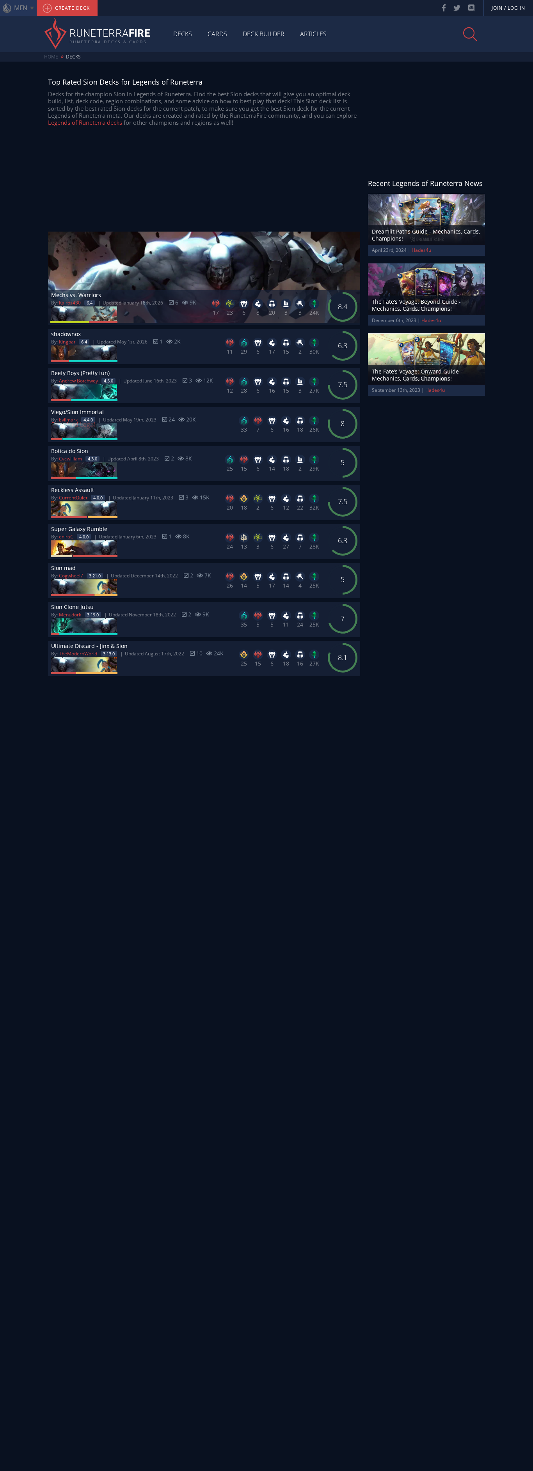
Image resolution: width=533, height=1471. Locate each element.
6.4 (89, 303)
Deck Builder (263, 34)
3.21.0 (95, 576)
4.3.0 (92, 459)
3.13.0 (109, 654)
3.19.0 (93, 615)
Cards (217, 34)
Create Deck (71, 8)
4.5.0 (108, 381)
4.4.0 (88, 420)
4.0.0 (98, 498)
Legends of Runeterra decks (85, 122)
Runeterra (109, 34)
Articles (313, 34)
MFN (20, 7)
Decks (182, 34)
